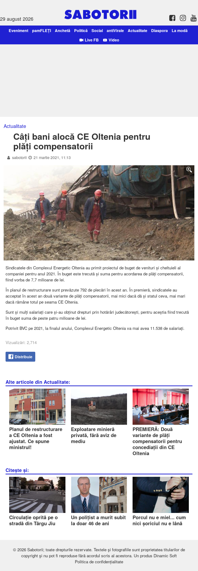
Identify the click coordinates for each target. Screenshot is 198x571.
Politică (81, 30)
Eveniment (18, 30)
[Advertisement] (99, 80)
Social (97, 30)
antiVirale (115, 30)
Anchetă (62, 30)
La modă (180, 30)
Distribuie (23, 357)
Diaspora (159, 30)
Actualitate (137, 30)
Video (113, 40)
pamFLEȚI (41, 30)
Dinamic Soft (165, 555)
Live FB (91, 40)
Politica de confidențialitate (99, 561)
